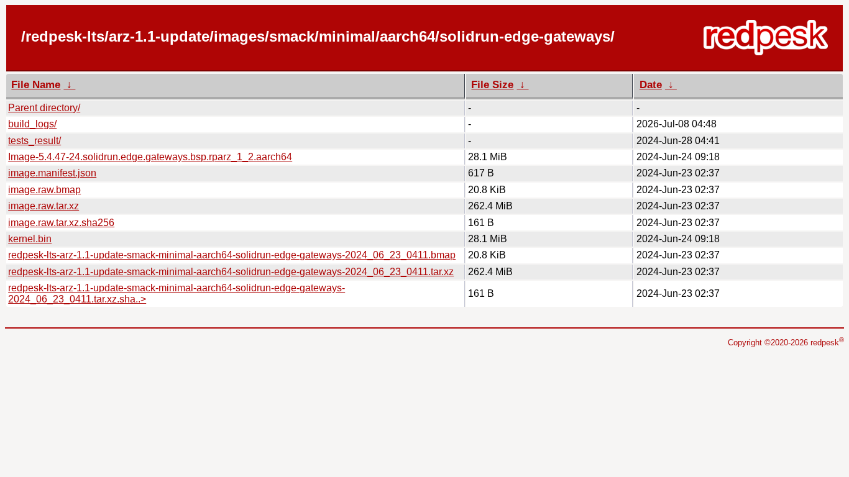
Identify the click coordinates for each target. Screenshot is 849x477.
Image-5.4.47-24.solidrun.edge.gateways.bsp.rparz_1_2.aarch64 (150, 157)
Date (651, 85)
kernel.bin (30, 239)
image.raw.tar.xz (43, 206)
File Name (35, 85)
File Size (492, 85)
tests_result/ (34, 140)
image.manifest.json (52, 173)
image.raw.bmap (44, 189)
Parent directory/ (44, 107)
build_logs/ (32, 124)
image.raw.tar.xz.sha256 (61, 222)
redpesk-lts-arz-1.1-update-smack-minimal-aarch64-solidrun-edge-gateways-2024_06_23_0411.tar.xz (231, 271)
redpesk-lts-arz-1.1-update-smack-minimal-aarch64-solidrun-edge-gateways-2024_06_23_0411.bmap (232, 255)
